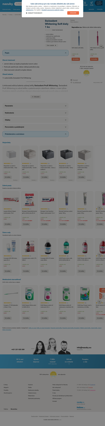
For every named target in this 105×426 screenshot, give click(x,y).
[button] (34, 13)
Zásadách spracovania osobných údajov (53, 10)
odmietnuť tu (29, 10)
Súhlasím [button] (73, 13)
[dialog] (52, 8)
